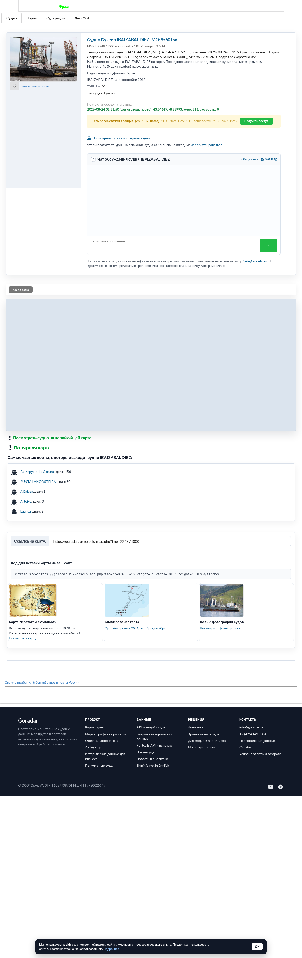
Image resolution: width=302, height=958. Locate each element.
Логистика (195, 727)
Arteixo (25, 501)
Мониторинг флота (202, 747)
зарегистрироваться (206, 145)
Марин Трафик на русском (105, 734)
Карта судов (94, 727)
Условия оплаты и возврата (260, 754)
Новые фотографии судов (222, 622)
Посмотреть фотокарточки (220, 628)
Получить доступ (256, 121)
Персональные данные (257, 741)
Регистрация (218, 6)
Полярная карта (32, 447)
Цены (166, 6)
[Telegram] (280, 786)
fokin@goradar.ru (255, 261)
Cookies (245, 747)
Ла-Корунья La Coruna (37, 472)
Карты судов (189, 6)
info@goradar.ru (251, 727)
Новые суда (146, 752)
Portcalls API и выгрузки (155, 745)
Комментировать (35, 86)
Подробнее (111, 949)
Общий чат (249, 159)
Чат (151, 6)
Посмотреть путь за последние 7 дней (121, 138)
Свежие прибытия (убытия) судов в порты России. (42, 682)
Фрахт (64, 6)
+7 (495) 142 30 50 (253, 734)
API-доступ (93, 747)
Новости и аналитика (153, 759)
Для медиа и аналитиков (207, 741)
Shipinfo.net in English (153, 765)
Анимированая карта (122, 622)
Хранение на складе (203, 734)
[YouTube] (271, 786)
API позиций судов (151, 727)
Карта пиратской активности (33, 622)
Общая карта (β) (127, 6)
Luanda (25, 511)
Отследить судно (92, 6)
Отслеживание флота (101, 741)
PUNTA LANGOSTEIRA (38, 481)
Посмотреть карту (22, 638)
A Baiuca (26, 491)
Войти (241, 6)
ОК (257, 947)
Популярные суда (99, 765)
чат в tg (271, 159)
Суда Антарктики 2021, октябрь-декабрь (135, 628)
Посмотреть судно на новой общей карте (52, 437)
